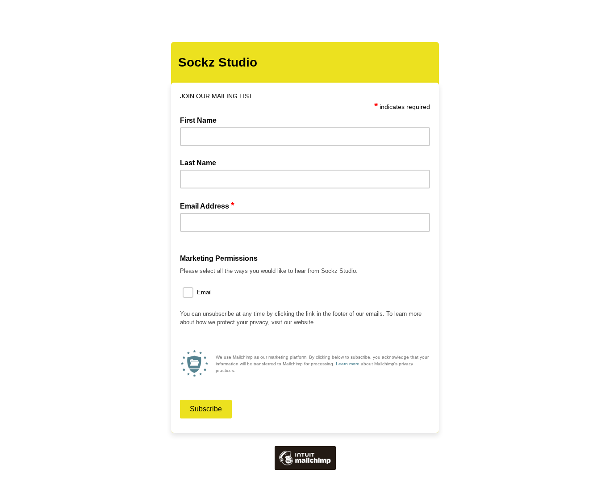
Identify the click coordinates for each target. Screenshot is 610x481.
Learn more (347, 363)
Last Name (198, 163)
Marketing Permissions (219, 258)
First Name (198, 120)
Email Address (207, 205)
